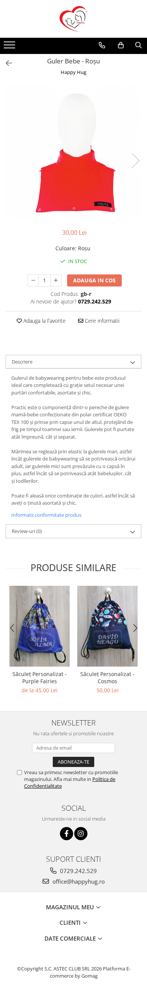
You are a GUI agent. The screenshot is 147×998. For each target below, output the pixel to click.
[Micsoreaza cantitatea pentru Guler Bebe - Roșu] (33, 280)
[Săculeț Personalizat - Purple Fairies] (39, 626)
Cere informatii (101, 320)
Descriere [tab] (22, 361)
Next (135, 160)
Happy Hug (73, 72)
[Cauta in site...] (138, 45)
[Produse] (10, 47)
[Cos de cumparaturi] (121, 45)
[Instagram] (80, 833)
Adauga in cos (94, 280)
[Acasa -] (73, 19)
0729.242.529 (77, 871)
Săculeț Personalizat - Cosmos (107, 677)
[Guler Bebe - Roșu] (73, 153)
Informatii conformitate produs (46, 514)
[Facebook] (66, 833)
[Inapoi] (5, 63)
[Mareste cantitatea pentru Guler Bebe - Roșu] (55, 280)
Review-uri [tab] (27, 531)
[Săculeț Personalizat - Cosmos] (107, 626)
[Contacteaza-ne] (101, 45)
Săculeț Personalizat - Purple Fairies (39, 677)
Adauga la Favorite (44, 320)
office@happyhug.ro (78, 881)
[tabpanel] (73, 153)
